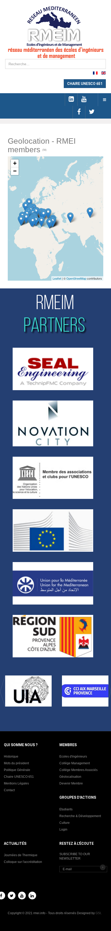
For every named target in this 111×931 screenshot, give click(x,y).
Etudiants (66, 809)
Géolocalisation (70, 777)
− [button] (15, 171)
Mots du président (16, 763)
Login (63, 829)
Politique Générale (17, 770)
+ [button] (15, 163)
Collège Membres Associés (78, 770)
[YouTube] (22, 895)
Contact (9, 790)
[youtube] (83, 99)
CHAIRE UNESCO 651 (84, 84)
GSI (98, 913)
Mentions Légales (16, 783)
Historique (11, 756)
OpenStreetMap (76, 278)
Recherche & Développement (80, 816)
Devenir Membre (71, 783)
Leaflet (57, 278)
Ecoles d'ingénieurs (73, 756)
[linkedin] (71, 99)
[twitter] (91, 112)
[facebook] (79, 112)
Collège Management (74, 763)
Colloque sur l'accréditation (23, 862)
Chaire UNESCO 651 (19, 777)
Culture (64, 823)
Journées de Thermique (20, 855)
